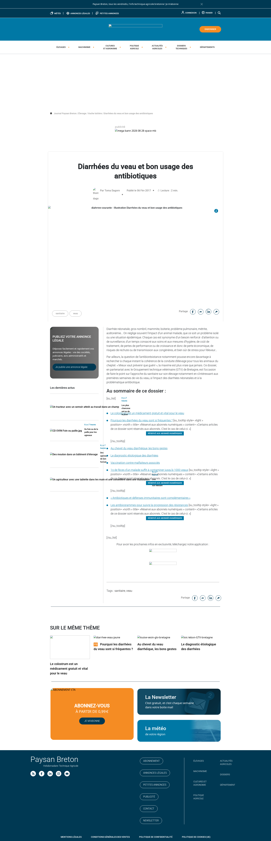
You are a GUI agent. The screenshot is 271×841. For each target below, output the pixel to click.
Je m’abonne (92, 720)
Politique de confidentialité (156, 837)
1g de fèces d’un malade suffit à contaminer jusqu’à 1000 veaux (149, 470)
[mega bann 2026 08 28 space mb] (135, 131)
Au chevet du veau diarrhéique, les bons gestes (139, 448)
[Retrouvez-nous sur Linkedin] (50, 773)
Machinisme (84, 47)
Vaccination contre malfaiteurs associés (135, 462)
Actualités (157, 47)
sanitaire (60, 313)
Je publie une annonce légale (71, 367)
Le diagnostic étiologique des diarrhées (134, 455)
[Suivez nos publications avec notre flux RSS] (33, 773)
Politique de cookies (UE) (196, 837)
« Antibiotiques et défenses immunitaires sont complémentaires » (150, 497)
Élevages (61, 47)
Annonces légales (155, 772)
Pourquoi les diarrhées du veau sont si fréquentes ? (142, 420)
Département (227, 785)
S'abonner (210, 29)
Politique (134, 47)
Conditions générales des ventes (110, 837)
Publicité (149, 796)
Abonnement (151, 760)
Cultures (110, 47)
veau (75, 313)
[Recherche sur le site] (219, 13)
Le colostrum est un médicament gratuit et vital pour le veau (147, 413)
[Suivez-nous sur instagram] (58, 773)
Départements (207, 47)
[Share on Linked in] (208, 311)
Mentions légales (71, 837)
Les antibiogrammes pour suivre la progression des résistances (149, 505)
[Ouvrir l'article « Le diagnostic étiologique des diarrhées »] (197, 637)
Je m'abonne (172, 4)
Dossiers (181, 47)
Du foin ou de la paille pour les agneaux (91, 432)
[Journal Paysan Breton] (135, 29)
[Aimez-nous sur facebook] (41, 773)
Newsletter (151, 820)
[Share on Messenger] (201, 311)
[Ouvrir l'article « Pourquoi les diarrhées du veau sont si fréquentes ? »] (107, 637)
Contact (148, 808)
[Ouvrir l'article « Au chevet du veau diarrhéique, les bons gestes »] (153, 637)
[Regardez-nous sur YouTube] (67, 773)
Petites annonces (154, 784)
